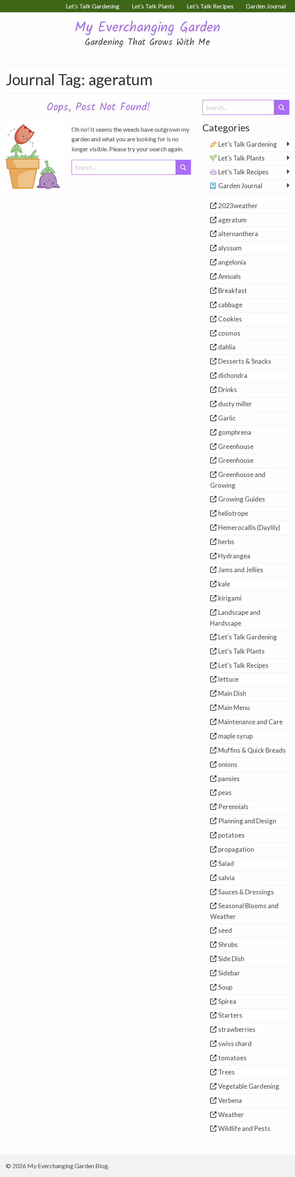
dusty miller (235, 404)
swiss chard (235, 1044)
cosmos (229, 333)
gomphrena (234, 432)
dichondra (232, 375)
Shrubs (228, 944)
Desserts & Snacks (244, 361)
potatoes (231, 835)
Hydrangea (234, 556)
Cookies (230, 319)
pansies (229, 779)
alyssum (230, 248)
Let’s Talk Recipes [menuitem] (210, 6)
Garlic (226, 418)
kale (224, 584)
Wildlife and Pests (244, 1128)
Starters (230, 1015)
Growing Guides (241, 499)
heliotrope (233, 513)
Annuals (229, 276)
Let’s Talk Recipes (243, 172)
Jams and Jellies (240, 570)
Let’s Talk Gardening (247, 144)
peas (225, 792)
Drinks (227, 390)
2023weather (238, 206)
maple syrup (235, 736)
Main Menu (234, 708)
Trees (226, 1072)
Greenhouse (236, 446)
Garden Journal (240, 186)
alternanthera (238, 234)
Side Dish (231, 959)
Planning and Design (247, 821)
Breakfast (232, 290)
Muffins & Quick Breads (252, 750)
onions (227, 764)
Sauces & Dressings (246, 892)
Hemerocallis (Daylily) (249, 527)
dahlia (226, 347)
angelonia (232, 262)
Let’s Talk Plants (241, 158)
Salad (226, 863)
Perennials (233, 807)
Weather (231, 1115)
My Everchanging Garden (147, 28)
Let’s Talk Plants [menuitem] (153, 6)
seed (225, 930)
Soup (225, 987)
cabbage (230, 305)
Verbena (230, 1100)
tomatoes (232, 1058)
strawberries (236, 1029)
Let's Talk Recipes (243, 665)
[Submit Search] (183, 167)
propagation (236, 849)
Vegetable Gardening (248, 1086)
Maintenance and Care (250, 722)
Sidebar (229, 973)
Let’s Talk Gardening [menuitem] (92, 6)
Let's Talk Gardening (247, 637)
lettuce (228, 679)
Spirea (227, 1001)
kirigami (230, 598)
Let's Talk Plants (241, 651)
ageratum (232, 220)
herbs (226, 542)
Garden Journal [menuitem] (266, 6)
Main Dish (232, 693)
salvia (226, 878)
